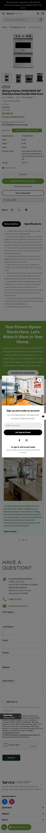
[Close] (39, 380)
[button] (10, 716)
